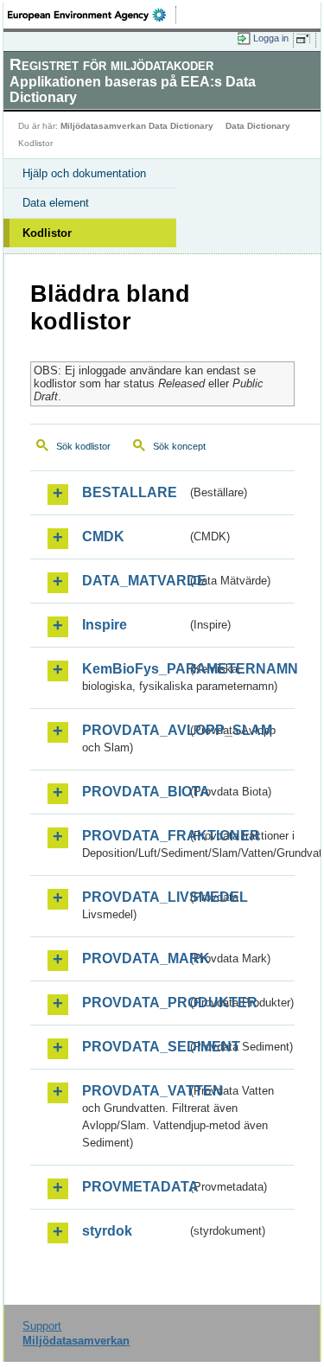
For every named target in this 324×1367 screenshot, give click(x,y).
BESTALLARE (129, 492)
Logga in (271, 38)
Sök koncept (179, 446)
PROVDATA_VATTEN (134, 1090)
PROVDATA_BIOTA (134, 791)
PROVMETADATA (134, 1186)
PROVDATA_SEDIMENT (134, 1046)
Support (41, 1325)
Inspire (104, 624)
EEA (92, 14)
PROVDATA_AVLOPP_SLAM (134, 730)
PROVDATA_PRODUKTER (134, 1002)
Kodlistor (47, 233)
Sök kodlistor (83, 446)
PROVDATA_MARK (134, 958)
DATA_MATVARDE (134, 580)
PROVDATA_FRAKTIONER (134, 835)
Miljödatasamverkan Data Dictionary (136, 126)
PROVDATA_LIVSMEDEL (134, 897)
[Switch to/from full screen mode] (305, 39)
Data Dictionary (258, 126)
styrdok (107, 1230)
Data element (55, 202)
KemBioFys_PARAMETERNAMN (134, 668)
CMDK (103, 536)
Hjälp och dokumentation (84, 173)
